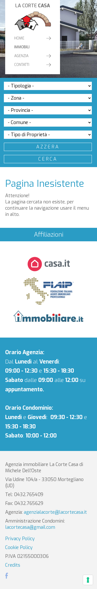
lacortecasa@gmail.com (30, 527)
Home (19, 38)
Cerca (47, 159)
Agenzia (21, 55)
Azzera (47, 147)
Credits (12, 565)
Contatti (21, 64)
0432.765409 (28, 494)
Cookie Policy (19, 547)
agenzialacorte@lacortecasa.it (55, 512)
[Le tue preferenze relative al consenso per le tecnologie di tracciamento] (88, 580)
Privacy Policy (20, 539)
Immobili (21, 47)
